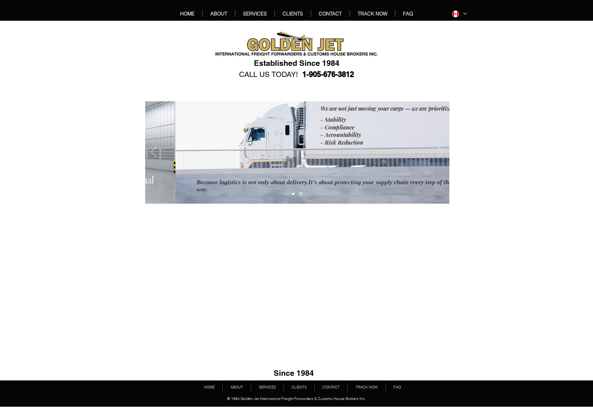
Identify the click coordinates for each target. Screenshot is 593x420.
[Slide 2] (301, 194)
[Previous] (154, 152)
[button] (372, 13)
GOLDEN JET (211, 33)
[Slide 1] (293, 194)
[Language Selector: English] (459, 14)
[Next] (441, 152)
